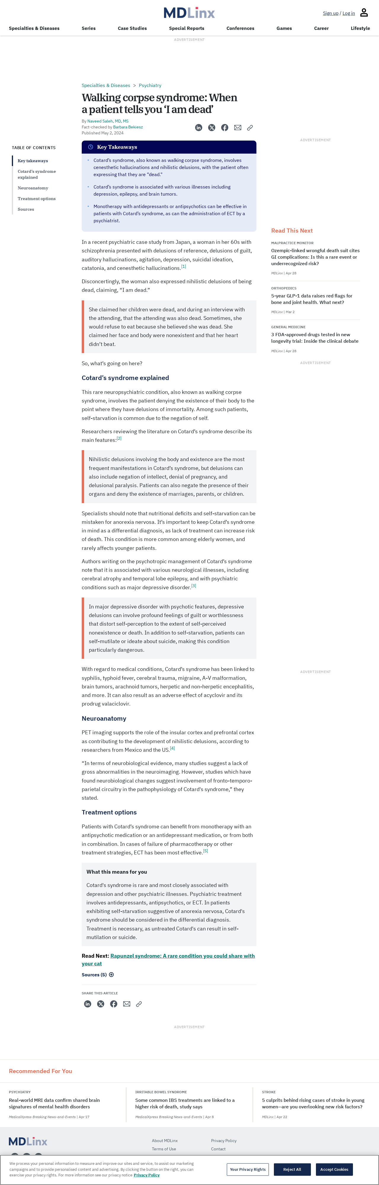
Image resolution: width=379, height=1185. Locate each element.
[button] (250, 128)
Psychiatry (150, 85)
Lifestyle (360, 28)
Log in (349, 13)
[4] (172, 748)
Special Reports (186, 28)
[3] (193, 585)
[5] (205, 851)
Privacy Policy (147, 1175)
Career (321, 28)
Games (284, 28)
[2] (119, 438)
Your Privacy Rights (247, 1169)
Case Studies (132, 28)
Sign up (330, 13)
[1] (183, 266)
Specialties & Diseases (34, 28)
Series (89, 28)
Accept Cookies (334, 1169)
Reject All (292, 1169)
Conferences (240, 28)
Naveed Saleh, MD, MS (108, 121)
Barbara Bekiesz (128, 127)
